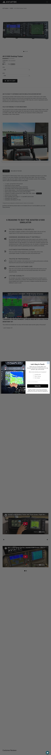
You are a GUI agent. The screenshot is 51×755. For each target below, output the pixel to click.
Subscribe (38, 386)
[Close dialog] (48, 363)
